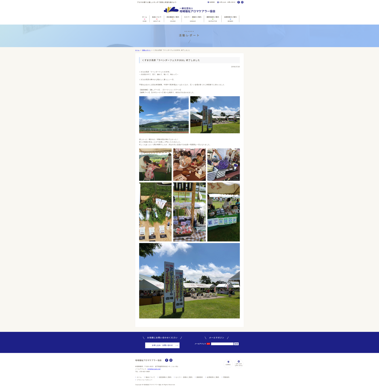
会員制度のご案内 (230, 17)
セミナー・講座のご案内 (192, 17)
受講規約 (226, 377)
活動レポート (146, 50)
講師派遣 (200, 377)
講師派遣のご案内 (213, 17)
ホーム (144, 17)
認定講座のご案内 (173, 17)
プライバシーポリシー (144, 380)
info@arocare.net (154, 369)
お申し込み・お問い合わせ (227, 2)
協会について (156, 17)
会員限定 (212, 2)
